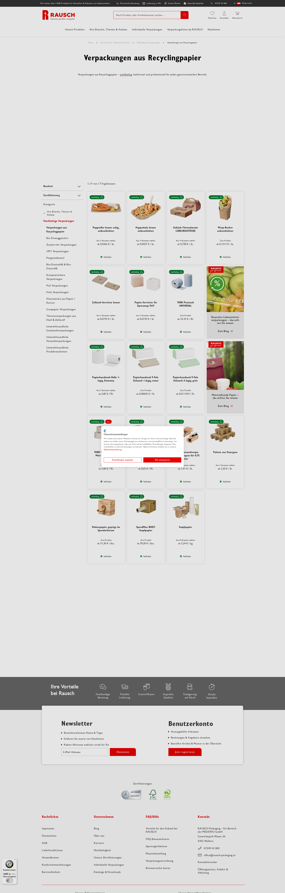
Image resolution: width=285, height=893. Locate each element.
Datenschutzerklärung (113, 450)
